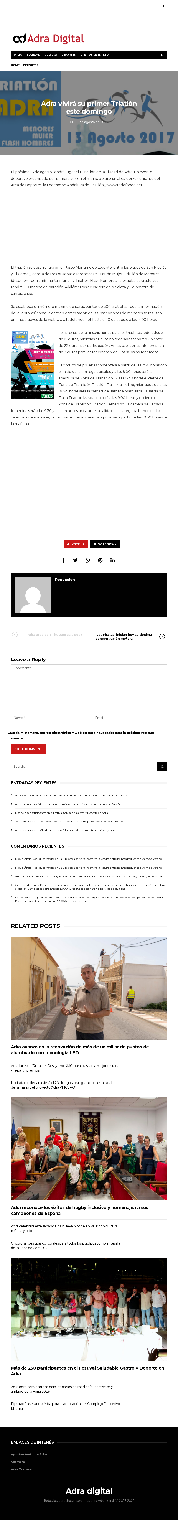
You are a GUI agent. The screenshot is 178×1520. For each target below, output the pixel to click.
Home (15, 65)
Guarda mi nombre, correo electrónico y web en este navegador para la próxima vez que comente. (81, 735)
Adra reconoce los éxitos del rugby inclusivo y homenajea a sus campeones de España (68, 804)
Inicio (18, 54)
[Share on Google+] (87, 560)
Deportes (68, 54)
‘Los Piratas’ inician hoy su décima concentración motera (124, 637)
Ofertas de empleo (94, 54)
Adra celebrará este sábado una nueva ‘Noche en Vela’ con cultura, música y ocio (65, 830)
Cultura (51, 54)
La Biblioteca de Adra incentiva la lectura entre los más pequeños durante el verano (110, 858)
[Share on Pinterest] (100, 560)
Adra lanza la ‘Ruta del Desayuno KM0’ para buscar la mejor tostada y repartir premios (69, 821)
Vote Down (107, 544)
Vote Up (78, 544)
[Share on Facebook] (63, 560)
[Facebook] (164, 5)
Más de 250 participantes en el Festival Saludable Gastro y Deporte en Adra (61, 812)
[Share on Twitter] (75, 560)
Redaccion (65, 580)
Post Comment (28, 749)
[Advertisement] (116, 21)
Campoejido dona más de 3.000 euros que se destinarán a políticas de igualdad (76, 888)
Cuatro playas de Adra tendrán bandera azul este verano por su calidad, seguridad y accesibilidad (103, 876)
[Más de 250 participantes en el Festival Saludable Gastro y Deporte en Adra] (89, 1309)
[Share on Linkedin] (112, 560)
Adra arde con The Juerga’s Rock (55, 635)
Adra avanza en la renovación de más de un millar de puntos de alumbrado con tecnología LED (74, 795)
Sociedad (33, 54)
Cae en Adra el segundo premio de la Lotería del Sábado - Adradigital (57, 897)
